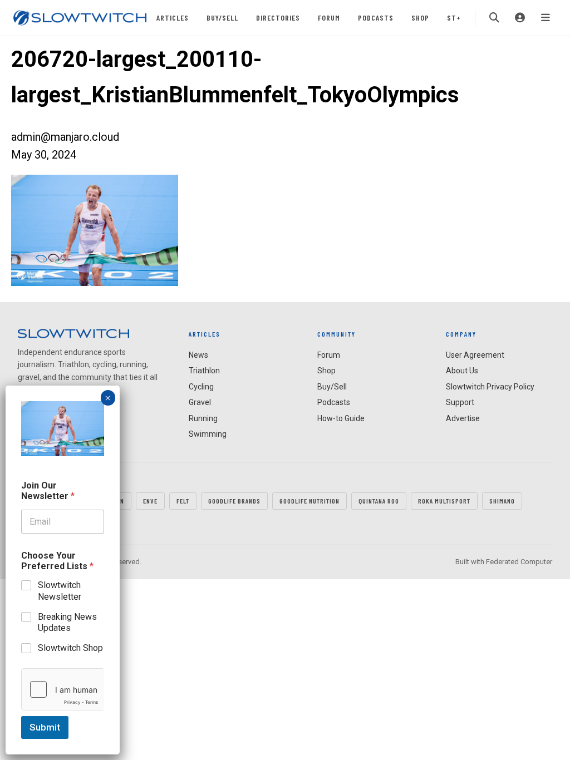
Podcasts (376, 17)
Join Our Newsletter (48, 490)
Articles (172, 17)
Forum (329, 17)
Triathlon (204, 370)
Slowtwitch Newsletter (59, 591)
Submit (45, 727)
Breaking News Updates (67, 622)
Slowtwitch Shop (70, 648)
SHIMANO (502, 501)
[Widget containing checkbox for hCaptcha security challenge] (62, 689)
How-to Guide (341, 418)
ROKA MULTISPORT (444, 501)
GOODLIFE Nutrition (309, 501)
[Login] (520, 18)
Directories (278, 17)
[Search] (494, 18)
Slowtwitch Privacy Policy (490, 386)
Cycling (201, 386)
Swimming (208, 434)
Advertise (463, 418)
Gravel (200, 402)
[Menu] (545, 18)
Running (203, 418)
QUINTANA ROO (378, 501)
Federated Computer (519, 561)
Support (460, 402)
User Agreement (475, 355)
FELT (182, 501)
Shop (420, 17)
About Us (462, 370)
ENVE (150, 501)
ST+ (454, 17)
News (198, 355)
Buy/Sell (222, 17)
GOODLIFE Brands (234, 501)
